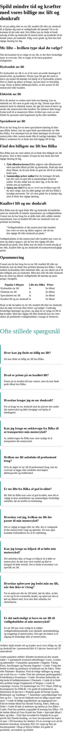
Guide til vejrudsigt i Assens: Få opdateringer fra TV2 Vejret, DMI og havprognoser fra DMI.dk (30, 686)
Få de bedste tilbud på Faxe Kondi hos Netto (31, 711)
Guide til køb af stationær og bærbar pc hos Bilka (33, 706)
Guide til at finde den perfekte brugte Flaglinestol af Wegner (30, 682)
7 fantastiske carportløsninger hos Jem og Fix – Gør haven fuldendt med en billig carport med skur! (31, 697)
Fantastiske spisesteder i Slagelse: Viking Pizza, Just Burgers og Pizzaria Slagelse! (29, 664)
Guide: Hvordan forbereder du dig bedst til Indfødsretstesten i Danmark (29, 679)
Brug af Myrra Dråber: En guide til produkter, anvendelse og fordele (26, 728)
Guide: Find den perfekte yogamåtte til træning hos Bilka (29, 709)
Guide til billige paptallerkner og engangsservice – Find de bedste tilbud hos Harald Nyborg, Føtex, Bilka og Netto (29, 703)
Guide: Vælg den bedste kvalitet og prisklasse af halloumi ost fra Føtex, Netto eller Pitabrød (30, 668)
